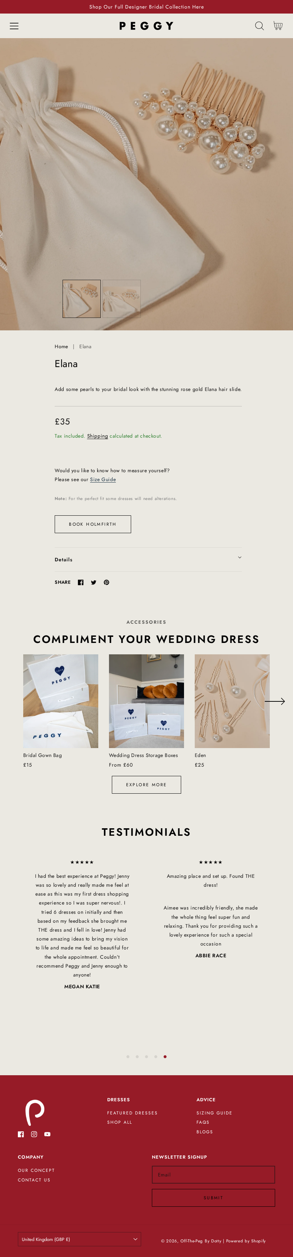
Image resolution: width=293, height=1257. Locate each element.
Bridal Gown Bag (42, 755)
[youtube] (47, 1135)
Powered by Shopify (246, 1241)
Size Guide (103, 479)
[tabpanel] (82, 924)
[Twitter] (93, 582)
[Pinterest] (106, 582)
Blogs (205, 1132)
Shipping (97, 435)
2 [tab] (137, 1056)
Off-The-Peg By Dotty (200, 1241)
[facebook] (21, 1135)
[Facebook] (81, 582)
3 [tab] (146, 1056)
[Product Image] (146, 184)
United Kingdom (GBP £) (46, 1239)
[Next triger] (274, 701)
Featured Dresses (132, 1113)
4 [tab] (156, 1056)
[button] (14, 26)
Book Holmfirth (93, 524)
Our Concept (36, 1171)
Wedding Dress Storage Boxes (143, 755)
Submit (213, 1198)
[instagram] (34, 1135)
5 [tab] (165, 1056)
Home (61, 346)
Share (63, 582)
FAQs (203, 1122)
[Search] (260, 25)
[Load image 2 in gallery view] (122, 299)
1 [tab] (128, 1056)
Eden (200, 755)
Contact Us (34, 1180)
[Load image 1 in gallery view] (82, 299)
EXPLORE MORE (146, 785)
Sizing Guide (215, 1113)
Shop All (119, 1122)
